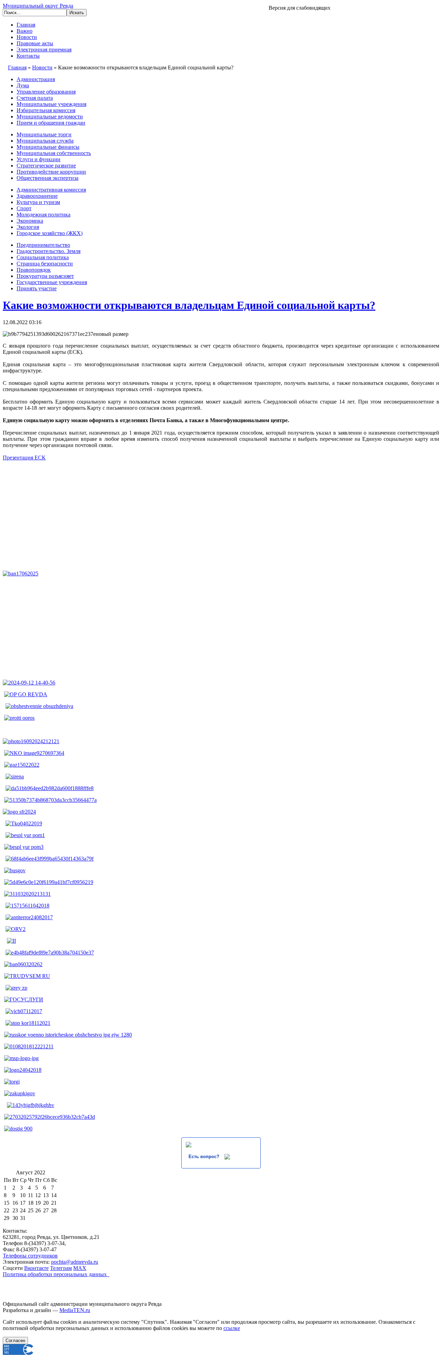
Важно (24, 31)
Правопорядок (34, 270)
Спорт (24, 208)
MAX (79, 1268)
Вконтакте (36, 1268)
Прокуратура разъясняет (45, 276)
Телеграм (61, 1268)
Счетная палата (35, 98)
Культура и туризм (38, 202)
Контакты (28, 56)
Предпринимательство (43, 245)
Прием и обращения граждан (51, 123)
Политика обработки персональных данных (56, 1274)
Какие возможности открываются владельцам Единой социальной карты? (189, 305)
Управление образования (46, 92)
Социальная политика (43, 257)
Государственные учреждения (52, 282)
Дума (23, 85)
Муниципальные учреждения (51, 104)
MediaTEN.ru (74, 1310)
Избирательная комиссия (46, 110)
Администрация (36, 79)
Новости (27, 37)
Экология (28, 227)
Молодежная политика (43, 214)
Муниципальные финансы (48, 147)
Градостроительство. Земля (48, 251)
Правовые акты (35, 43)
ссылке (231, 1328)
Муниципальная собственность (54, 153)
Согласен (15, 1340)
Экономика (30, 221)
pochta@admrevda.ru (74, 1262)
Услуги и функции (38, 159)
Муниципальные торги (44, 134)
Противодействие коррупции (51, 172)
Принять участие (37, 288)
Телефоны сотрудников (30, 1256)
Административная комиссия (51, 190)
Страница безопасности (45, 263)
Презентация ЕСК (24, 457)
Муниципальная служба (45, 141)
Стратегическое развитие (46, 165)
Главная (26, 25)
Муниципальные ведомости (50, 116)
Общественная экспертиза (47, 178)
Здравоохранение (37, 196)
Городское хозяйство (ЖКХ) (50, 233)
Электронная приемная (44, 49)
